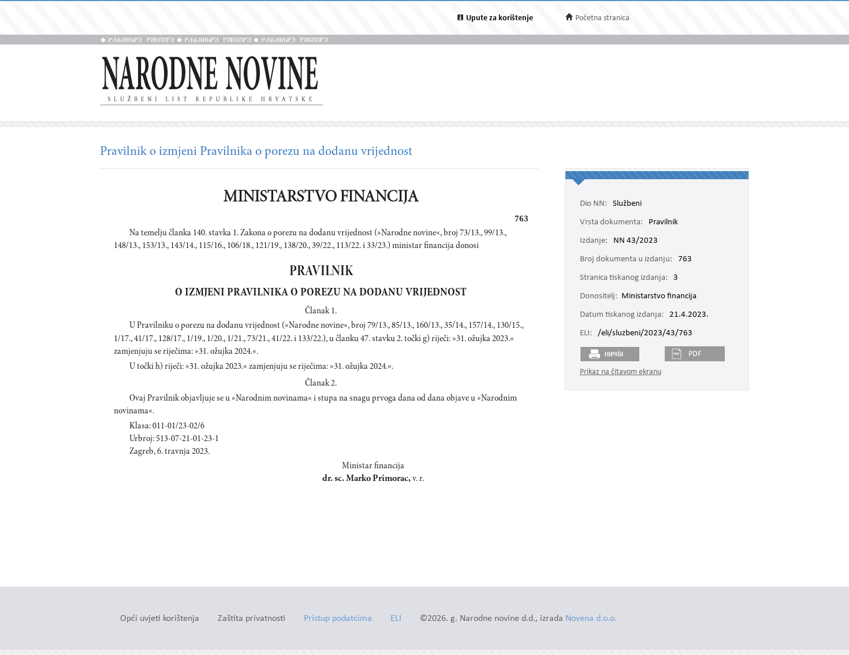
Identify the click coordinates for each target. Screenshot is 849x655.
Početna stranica (602, 18)
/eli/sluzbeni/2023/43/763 (645, 333)
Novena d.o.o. (591, 619)
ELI (395, 619)
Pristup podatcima (338, 619)
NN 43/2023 (635, 241)
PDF (694, 354)
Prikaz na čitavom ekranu (620, 372)
